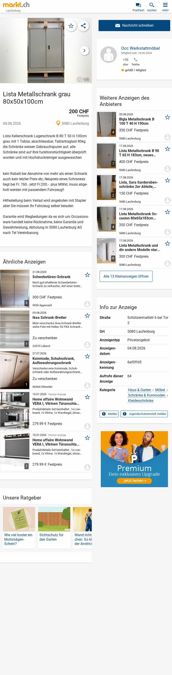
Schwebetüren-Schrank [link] (51, 277)
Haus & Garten (139, 390)
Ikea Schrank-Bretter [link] (49, 317)
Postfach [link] (138, 10)
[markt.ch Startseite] (16, 4)
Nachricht (134, 25)
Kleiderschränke (140, 401)
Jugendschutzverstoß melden (147, 414)
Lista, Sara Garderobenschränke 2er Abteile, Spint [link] (138, 184)
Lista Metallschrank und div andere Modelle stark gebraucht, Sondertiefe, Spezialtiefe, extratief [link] (139, 247)
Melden (112, 414)
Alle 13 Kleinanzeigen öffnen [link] (126, 276)
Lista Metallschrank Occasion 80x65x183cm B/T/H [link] (138, 216)
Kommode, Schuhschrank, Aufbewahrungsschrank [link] (53, 360)
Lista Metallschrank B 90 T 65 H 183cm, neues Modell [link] (139, 153)
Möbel (160, 390)
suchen (152, 10)
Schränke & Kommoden (146, 395)
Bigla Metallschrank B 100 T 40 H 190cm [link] (136, 121)
